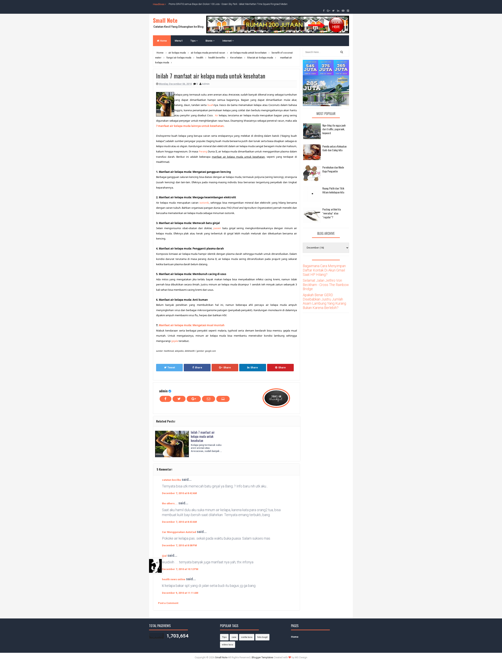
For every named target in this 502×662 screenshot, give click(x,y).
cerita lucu (246, 637)
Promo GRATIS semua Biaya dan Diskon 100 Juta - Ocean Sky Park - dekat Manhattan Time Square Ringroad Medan (228, 4)
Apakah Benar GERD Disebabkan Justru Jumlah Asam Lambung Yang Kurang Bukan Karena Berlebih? (324, 301)
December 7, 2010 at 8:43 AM (179, 521)
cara (234, 637)
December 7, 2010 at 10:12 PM (180, 569)
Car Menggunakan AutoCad (179, 532)
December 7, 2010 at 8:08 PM (179, 545)
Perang (203, 151)
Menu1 (179, 40)
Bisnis (209, 40)
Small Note (165, 20)
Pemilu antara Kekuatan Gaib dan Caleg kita (334, 148)
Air (216, 115)
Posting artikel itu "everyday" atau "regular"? (331, 213)
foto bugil (262, 637)
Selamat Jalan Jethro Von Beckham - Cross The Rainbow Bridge (326, 284)
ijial (164, 555)
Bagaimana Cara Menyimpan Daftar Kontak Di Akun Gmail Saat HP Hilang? (324, 270)
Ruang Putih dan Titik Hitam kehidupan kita (333, 190)
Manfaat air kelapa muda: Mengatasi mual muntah (192, 325)
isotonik (204, 202)
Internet (227, 40)
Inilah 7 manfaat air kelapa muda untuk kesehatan (203, 436)
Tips (193, 40)
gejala (174, 341)
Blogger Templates (262, 657)
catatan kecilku (171, 479)
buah (210, 105)
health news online (173, 579)
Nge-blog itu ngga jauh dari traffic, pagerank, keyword (334, 129)
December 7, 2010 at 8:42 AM (179, 493)
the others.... (170, 503)
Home (163, 40)
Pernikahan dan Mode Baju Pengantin (333, 169)
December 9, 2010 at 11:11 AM (180, 592)
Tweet (171, 367)
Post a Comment (168, 603)
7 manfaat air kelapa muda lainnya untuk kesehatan (190, 126)
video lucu (227, 644)
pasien (217, 228)
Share (198, 367)
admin (163, 390)
